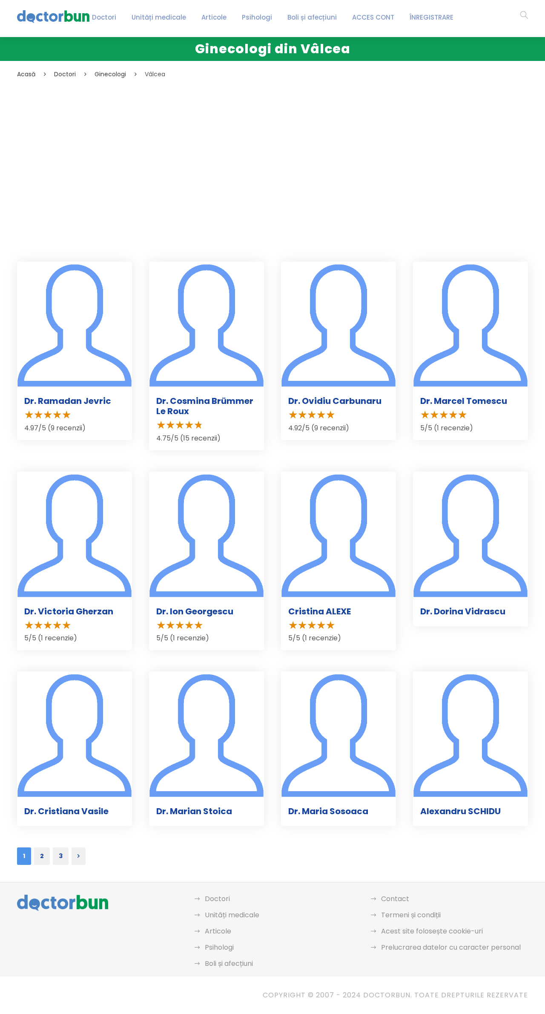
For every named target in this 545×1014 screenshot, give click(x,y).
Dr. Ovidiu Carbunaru (335, 401)
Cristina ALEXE (319, 611)
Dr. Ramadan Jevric (67, 401)
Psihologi (257, 17)
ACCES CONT (373, 17)
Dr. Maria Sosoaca (328, 811)
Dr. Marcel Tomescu (463, 401)
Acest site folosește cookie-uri (432, 931)
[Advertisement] (272, 143)
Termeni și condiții (411, 915)
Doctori (104, 17)
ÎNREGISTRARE (431, 17)
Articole (214, 17)
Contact (395, 899)
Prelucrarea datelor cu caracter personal (451, 947)
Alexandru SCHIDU (460, 811)
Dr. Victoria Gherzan (68, 611)
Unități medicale (159, 17)
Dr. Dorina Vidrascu (462, 611)
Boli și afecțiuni (312, 17)
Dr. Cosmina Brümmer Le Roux (204, 406)
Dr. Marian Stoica (194, 811)
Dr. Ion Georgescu (194, 611)
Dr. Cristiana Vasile (66, 811)
